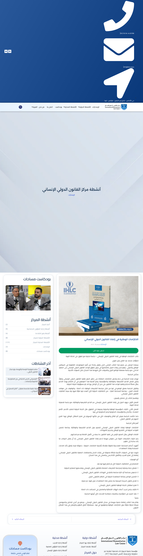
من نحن (41, 107)
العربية (35, 107)
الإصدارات (95, 107)
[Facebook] (9, 51)
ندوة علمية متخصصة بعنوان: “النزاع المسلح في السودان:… (22, 389)
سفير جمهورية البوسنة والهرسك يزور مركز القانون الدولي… (23, 370)
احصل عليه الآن (98, 350)
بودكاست (58, 107)
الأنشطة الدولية (85, 107)
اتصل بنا (50, 107)
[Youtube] (6, 51)
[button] (28, 300)
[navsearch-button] (20, 107)
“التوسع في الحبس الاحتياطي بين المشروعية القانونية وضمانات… (23, 380)
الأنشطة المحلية (70, 107)
